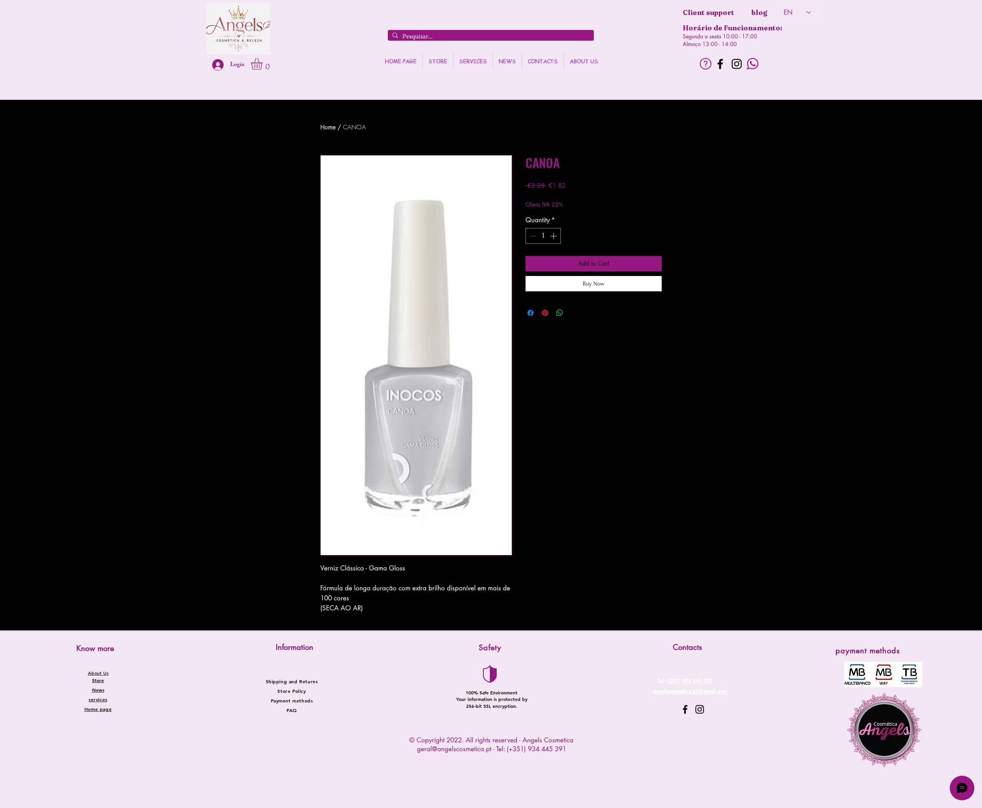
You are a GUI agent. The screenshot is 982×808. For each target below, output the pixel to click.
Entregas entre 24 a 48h (592, 196)
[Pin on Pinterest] (545, 312)
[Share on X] (574, 312)
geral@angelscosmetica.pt (454, 749)
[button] (263, 63)
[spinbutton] (543, 236)
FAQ (292, 710)
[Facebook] (720, 64)
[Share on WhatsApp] (559, 312)
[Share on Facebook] (530, 312)
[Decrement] (532, 236)
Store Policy (291, 691)
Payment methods (292, 700)
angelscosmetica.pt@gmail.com (689, 691)
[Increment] (554, 236)
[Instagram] (736, 64)
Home (328, 127)
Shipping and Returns (292, 681)
